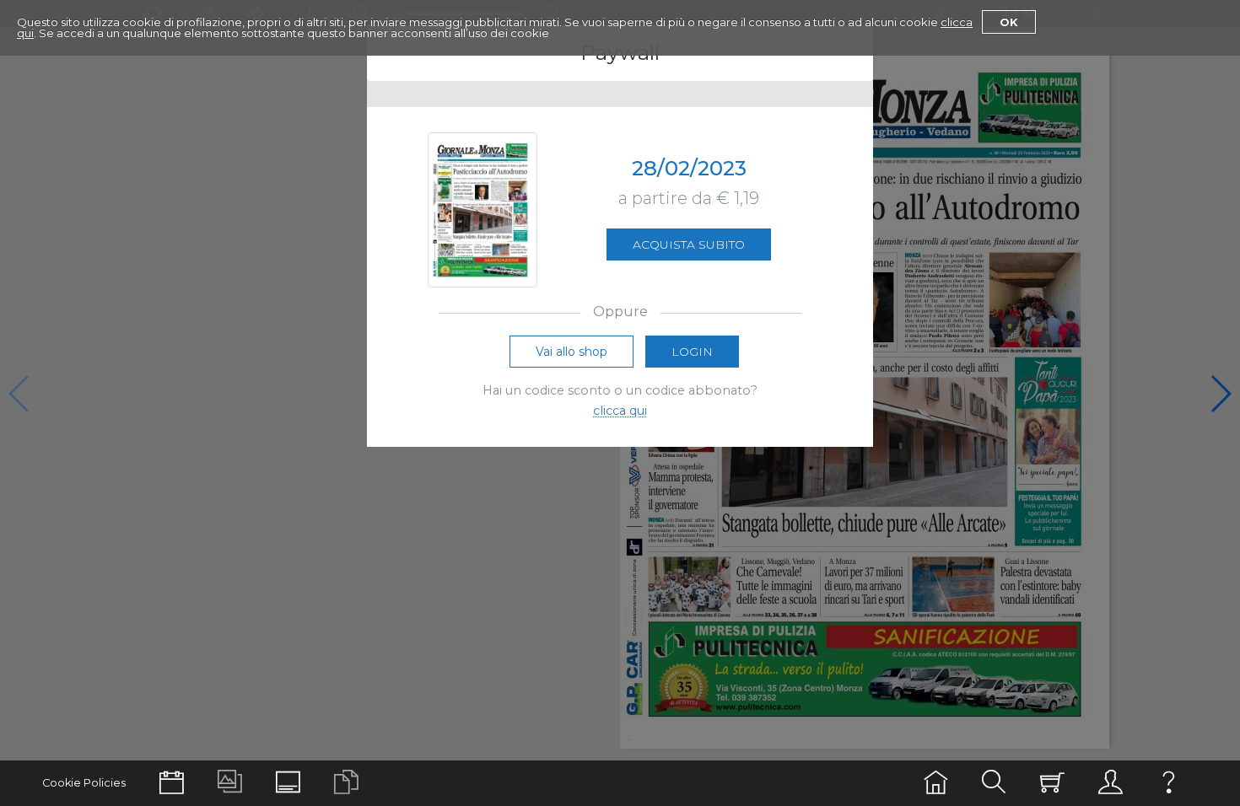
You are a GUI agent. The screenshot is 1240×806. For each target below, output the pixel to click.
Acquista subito (689, 244)
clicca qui (620, 410)
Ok (1009, 22)
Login (692, 351)
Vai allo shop (571, 351)
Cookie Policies (84, 782)
